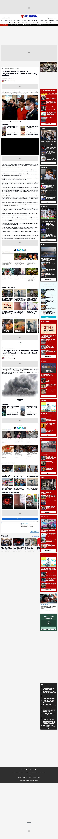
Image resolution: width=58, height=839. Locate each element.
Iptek (54, 22)
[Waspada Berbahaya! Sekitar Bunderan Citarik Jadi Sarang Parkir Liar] (43, 264)
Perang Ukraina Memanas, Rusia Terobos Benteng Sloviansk (32, 413)
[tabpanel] (48, 67)
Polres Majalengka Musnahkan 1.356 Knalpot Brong (50, 296)
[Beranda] (2, 68)
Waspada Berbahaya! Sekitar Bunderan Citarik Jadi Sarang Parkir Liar (51, 264)
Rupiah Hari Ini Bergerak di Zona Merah (50, 380)
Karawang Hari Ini (7, 20)
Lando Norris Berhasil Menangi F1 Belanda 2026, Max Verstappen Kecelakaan (51, 235)
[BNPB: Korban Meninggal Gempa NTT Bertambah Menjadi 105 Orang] (4, 408)
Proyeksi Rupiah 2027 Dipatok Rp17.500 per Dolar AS (50, 574)
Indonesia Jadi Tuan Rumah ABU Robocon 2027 (48, 531)
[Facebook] (18, 250)
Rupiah (43, 22)
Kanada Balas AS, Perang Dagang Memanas (50, 507)
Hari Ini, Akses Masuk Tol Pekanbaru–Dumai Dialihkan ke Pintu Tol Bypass (51, 119)
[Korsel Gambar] (48, 67)
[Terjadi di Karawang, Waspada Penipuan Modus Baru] (32, 293)
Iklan (42, 772)
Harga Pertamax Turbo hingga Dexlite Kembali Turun (48, 701)
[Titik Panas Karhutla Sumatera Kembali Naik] (43, 313)
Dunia (15, 22)
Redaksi (13, 772)
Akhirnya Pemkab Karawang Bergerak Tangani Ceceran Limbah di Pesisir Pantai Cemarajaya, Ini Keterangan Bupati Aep (51, 158)
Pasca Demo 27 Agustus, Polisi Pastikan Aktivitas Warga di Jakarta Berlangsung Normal (50, 301)
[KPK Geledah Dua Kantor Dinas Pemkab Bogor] (4, 128)
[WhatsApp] (20, 250)
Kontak (29, 772)
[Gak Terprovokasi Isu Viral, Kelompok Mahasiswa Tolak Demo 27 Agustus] (20, 482)
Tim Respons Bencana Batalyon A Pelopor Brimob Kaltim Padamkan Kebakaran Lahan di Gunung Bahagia (19, 475)
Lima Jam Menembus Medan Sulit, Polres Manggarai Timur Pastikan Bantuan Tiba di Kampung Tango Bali (50, 269)
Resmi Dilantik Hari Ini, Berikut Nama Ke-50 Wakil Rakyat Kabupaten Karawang (49, 706)
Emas (47, 22)
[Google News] (26, 769)
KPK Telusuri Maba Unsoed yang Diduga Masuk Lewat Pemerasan (7, 330)
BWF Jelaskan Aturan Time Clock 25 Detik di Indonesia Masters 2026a (49, 710)
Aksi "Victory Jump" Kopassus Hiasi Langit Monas (51, 535)
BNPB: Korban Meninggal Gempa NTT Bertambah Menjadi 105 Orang (13, 408)
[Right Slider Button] (57, 20)
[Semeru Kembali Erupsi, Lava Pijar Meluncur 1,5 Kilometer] (23, 408)
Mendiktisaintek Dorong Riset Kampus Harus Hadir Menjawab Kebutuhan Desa (50, 186)
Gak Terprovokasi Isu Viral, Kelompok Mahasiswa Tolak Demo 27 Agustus (20, 488)
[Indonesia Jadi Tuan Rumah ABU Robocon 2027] (48, 524)
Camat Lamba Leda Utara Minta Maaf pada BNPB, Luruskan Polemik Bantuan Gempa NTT (32, 475)
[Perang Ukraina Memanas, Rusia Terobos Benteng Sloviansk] (23, 413)
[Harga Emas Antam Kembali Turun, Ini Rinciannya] (43, 386)
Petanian (36, 20)
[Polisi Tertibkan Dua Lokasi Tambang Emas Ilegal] (19, 326)
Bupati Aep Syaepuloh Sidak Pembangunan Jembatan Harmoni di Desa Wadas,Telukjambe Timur (51, 274)
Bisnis (34, 22)
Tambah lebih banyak (20, 518)
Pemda (41, 20)
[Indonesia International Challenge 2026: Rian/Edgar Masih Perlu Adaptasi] (43, 225)
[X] (15, 250)
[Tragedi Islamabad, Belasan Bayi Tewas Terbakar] (43, 497)
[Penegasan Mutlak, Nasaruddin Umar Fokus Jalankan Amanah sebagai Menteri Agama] (43, 198)
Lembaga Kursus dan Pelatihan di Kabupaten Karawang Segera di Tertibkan (49, 688)
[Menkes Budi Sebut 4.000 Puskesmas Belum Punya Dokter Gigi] (48, 174)
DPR (23, 22)
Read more (20, 400)
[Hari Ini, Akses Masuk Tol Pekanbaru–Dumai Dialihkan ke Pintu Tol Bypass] (43, 119)
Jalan (46, 20)
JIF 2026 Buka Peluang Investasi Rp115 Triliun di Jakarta (50, 152)
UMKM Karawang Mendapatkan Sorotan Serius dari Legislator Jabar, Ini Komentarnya (31, 506)
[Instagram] (28, 769)
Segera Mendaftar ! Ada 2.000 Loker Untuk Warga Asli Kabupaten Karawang (6, 548)
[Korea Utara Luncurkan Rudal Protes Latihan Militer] (43, 546)
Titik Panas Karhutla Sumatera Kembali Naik (51, 312)
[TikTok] (33, 769)
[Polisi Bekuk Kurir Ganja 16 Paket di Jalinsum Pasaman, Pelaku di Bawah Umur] (23, 128)
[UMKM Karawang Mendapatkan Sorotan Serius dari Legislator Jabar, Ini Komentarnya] (31, 501)
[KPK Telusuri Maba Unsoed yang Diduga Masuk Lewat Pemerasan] (7, 326)
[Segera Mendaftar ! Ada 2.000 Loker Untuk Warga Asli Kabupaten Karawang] (6, 542)
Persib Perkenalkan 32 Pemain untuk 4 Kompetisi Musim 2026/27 (51, 230)
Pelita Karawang (35, 780)
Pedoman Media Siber (20, 772)
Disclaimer (39, 772)
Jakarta (6, 22)
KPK (26, 22)
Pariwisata (51, 20)
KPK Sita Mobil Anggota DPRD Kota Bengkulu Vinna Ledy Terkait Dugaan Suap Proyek (7, 299)
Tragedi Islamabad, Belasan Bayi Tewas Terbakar (51, 496)
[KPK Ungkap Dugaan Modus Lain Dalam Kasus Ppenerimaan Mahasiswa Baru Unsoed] (43, 463)
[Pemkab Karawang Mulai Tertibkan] (43, 540)
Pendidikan (30, 20)
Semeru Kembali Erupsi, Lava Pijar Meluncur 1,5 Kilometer (31, 408)
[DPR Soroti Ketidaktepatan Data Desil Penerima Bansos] (43, 307)
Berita (24, 777)
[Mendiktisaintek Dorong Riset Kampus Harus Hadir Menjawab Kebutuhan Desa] (43, 187)
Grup (28, 780)
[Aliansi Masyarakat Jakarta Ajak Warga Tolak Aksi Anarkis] (7, 482)
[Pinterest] (35, 769)
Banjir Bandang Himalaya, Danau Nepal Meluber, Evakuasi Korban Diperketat (50, 291)
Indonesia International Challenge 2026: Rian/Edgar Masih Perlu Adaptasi (50, 224)
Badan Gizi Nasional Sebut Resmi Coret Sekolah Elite (51, 192)
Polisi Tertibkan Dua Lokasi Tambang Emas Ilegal (18, 330)
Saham (38, 22)
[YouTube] (30, 769)
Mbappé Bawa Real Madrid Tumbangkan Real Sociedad (48, 221)
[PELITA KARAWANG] (29, 16)
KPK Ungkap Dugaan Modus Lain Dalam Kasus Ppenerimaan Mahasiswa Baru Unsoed (51, 463)
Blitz (26, 777)
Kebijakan (34, 772)
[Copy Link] (25, 250)
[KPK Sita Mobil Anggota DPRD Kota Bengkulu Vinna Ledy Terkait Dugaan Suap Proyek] (7, 293)
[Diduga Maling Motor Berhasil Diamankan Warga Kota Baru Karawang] (20, 306)
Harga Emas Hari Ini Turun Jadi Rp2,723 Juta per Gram (51, 391)
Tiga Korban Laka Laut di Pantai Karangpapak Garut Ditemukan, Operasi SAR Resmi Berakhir (51, 346)
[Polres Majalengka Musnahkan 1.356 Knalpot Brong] (43, 296)
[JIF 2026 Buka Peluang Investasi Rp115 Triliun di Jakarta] (43, 153)
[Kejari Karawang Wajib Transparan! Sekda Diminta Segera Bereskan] (7, 501)
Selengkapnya (35, 536)
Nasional (11, 22)
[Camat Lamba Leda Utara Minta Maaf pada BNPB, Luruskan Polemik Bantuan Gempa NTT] (32, 469)
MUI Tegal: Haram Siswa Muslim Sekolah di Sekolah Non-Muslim (49, 693)
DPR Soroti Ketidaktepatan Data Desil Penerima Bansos (51, 307)
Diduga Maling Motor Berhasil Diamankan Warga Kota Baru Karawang (19, 312)
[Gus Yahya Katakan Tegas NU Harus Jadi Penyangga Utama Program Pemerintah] (43, 114)
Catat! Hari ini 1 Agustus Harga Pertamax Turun (49, 718)
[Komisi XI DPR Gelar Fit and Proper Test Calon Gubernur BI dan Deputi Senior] (43, 585)
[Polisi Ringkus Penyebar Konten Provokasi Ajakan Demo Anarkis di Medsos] (23, 133)
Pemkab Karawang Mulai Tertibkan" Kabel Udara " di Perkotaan (51, 540)
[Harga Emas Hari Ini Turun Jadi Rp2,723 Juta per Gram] (43, 391)
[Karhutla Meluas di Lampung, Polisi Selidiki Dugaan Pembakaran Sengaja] (20, 293)
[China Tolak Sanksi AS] (43, 502)
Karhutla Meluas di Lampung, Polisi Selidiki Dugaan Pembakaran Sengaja (20, 299)
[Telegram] (23, 250)
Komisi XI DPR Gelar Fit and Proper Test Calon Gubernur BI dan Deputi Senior (51, 585)
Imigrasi (30, 22)
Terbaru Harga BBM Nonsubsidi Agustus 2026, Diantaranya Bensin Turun (49, 727)
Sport (34, 777)
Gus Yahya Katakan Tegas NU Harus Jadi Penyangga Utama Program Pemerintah (51, 113)
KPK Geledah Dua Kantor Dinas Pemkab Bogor (13, 127)
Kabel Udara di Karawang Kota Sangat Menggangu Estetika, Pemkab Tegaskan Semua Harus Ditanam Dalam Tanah (30, 548)
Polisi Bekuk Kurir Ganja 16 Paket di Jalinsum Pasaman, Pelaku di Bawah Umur (32, 128)
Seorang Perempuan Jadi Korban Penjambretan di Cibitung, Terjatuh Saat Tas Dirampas (32, 312)
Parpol (19, 22)
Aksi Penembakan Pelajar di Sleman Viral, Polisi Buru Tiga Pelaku (50, 425)
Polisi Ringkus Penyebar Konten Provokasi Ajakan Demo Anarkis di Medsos (32, 133)
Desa (14, 20)
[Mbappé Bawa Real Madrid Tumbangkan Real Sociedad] (48, 213)
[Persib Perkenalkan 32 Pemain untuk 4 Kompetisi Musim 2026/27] (43, 230)
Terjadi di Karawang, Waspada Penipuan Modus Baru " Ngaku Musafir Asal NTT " (32, 299)
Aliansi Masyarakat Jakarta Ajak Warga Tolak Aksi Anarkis (7, 488)
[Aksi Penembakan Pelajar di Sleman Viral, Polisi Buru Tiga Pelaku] (43, 425)
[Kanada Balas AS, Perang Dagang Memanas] (43, 508)
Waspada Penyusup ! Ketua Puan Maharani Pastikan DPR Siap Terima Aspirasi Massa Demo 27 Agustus (51, 579)
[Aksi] (43, 535)
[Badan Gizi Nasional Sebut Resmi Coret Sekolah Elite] (43, 192)
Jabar (2, 22)
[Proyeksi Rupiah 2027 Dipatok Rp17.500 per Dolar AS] (43, 574)
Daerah (18, 20)
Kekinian (30, 777)
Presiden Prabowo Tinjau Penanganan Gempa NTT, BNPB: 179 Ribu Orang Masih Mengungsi (13, 413)
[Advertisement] (29, 35)
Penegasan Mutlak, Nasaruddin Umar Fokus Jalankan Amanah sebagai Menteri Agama (51, 197)
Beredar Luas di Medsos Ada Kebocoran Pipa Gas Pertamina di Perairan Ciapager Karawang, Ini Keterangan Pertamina (49, 722)
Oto (51, 22)
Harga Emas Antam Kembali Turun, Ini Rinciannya (51, 385)
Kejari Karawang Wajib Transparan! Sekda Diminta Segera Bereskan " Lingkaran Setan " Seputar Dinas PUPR (7, 506)
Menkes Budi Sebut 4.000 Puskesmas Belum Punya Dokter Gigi (38, 24)
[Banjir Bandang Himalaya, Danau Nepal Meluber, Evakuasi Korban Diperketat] (43, 291)
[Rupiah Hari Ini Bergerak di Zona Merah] (43, 380)
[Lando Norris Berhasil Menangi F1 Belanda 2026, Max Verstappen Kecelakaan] (43, 236)
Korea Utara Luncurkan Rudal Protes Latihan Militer (50, 545)
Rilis (45, 772)
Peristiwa (24, 20)
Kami (27, 772)
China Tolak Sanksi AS (51, 501)
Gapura (19, 777)
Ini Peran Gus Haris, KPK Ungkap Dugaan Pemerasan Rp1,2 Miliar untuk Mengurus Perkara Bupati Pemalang (49, 715)
